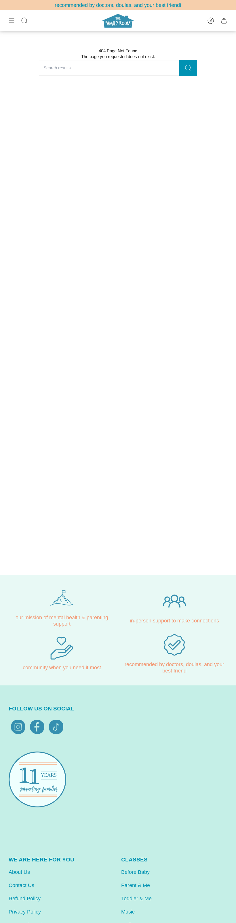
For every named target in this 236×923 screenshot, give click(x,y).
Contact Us (21, 885)
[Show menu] (11, 21)
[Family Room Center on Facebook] (37, 727)
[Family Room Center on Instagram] (18, 727)
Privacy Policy (25, 912)
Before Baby (135, 872)
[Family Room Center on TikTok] (56, 727)
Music (128, 912)
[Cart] (224, 21)
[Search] (188, 68)
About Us (19, 872)
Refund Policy (25, 898)
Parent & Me (135, 885)
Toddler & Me (136, 898)
